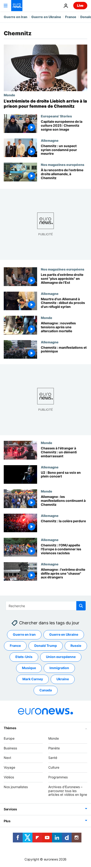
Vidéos (9, 777)
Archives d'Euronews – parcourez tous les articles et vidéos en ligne (67, 791)
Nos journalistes (16, 787)
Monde (9, 95)
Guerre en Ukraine (46, 17)
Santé (52, 758)
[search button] (81, 605)
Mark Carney (32, 679)
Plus (7, 821)
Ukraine (62, 679)
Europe (9, 738)
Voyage (9, 767)
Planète (54, 748)
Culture (53, 767)
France (70, 17)
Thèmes (10, 728)
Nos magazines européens (62, 164)
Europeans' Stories (56, 116)
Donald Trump (45, 646)
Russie (75, 646)
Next (7, 758)
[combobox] (46, 605)
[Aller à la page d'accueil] (16, 5)
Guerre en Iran (15, 17)
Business (10, 748)
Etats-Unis (23, 657)
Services (10, 809)
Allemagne (50, 140)
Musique (29, 668)
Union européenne (61, 657)
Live (80, 5)
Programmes (58, 777)
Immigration (59, 668)
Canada (45, 690)
